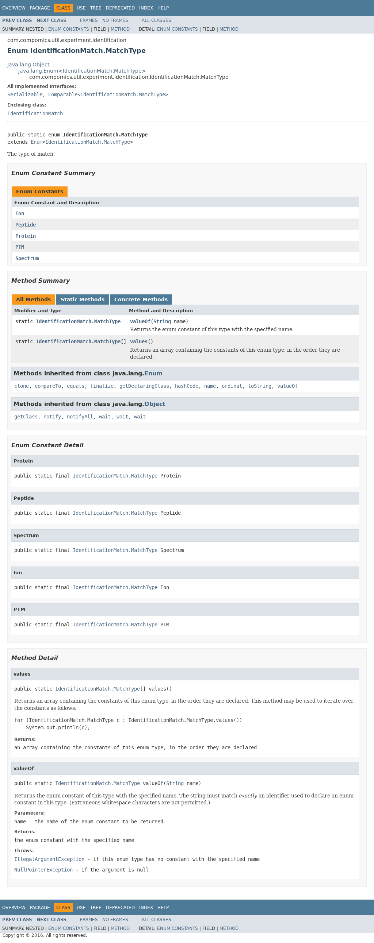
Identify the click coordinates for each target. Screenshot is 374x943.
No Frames (115, 20)
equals (75, 386)
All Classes (156, 20)
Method (120, 29)
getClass (26, 417)
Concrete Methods (141, 299)
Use (81, 8)
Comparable (62, 94)
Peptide (25, 225)
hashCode (186, 386)
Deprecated (120, 8)
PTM (19, 247)
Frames (89, 20)
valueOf (140, 321)
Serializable (24, 94)
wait (105, 417)
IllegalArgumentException (49, 859)
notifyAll (80, 417)
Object (154, 404)
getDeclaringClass (144, 386)
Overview (14, 8)
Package (40, 8)
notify (52, 417)
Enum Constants (68, 29)
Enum (36, 142)
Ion (19, 213)
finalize (102, 386)
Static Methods (82, 299)
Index (146, 8)
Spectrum (27, 258)
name (210, 386)
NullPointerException (43, 870)
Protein (25, 236)
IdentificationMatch (35, 113)
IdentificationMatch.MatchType (102, 71)
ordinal (232, 386)
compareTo (48, 386)
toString (259, 386)
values (139, 341)
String (162, 321)
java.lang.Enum (38, 71)
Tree (96, 8)
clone (21, 386)
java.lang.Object (28, 64)
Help (163, 8)
